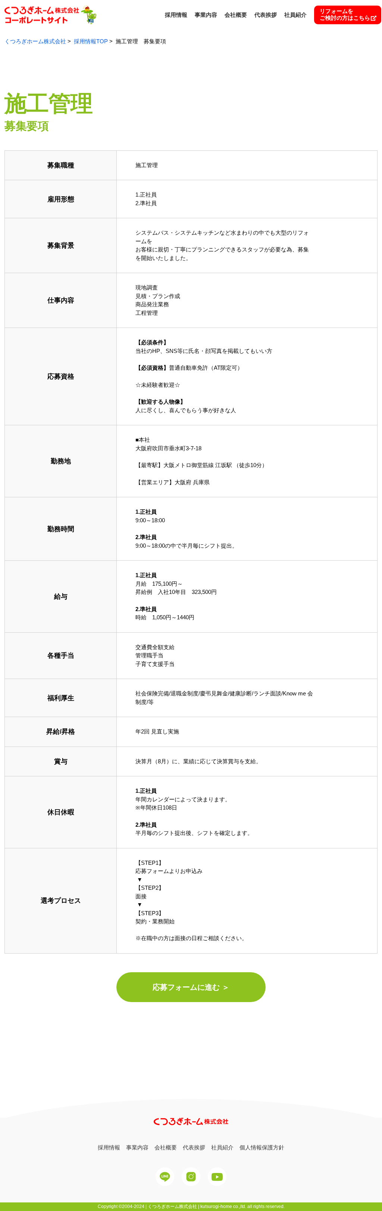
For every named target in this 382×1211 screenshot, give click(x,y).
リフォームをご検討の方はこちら (345, 14)
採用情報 (176, 14)
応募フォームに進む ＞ (191, 987)
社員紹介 (295, 14)
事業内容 (206, 14)
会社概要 (236, 14)
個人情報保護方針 (261, 1147)
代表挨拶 (265, 14)
